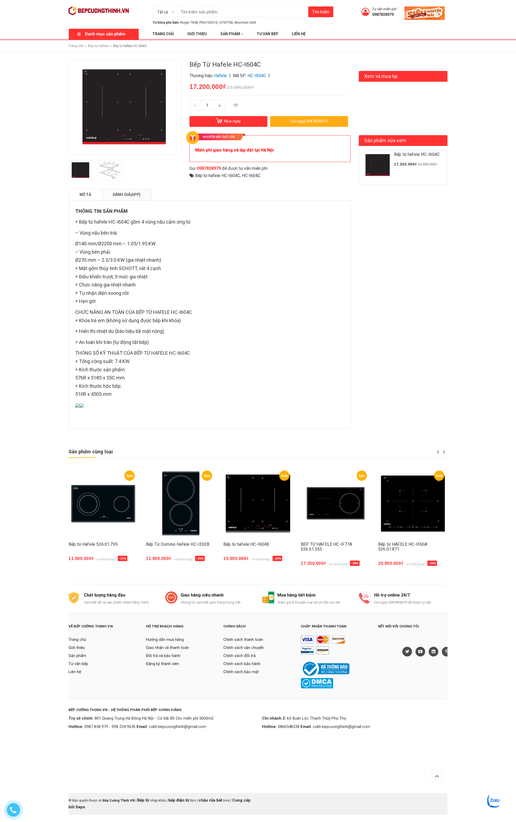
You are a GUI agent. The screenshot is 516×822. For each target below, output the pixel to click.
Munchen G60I (245, 22)
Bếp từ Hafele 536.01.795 (93, 544)
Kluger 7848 (189, 22)
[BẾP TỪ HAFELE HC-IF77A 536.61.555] (335, 503)
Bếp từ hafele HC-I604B (246, 544)
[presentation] (438, 452)
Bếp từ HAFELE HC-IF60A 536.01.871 (403, 547)
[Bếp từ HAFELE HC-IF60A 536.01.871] (412, 503)
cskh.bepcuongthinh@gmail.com (177, 726)
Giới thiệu (197, 34)
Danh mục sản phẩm (105, 34)
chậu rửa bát (210, 800)
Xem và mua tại (381, 76)
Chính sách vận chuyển (243, 647)
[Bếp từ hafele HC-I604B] (258, 503)
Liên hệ (299, 34)
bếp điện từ (178, 800)
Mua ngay (81, 561)
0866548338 (288, 726)
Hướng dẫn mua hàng (165, 639)
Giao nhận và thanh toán (167, 647)
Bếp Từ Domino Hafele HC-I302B (178, 544)
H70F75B (226, 22)
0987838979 (383, 14)
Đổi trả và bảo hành (163, 655)
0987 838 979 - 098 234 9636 (109, 726)
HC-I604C (251, 175)
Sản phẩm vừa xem (385, 140)
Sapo (80, 807)
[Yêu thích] (235, 105)
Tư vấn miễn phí (384, 9)
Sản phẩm (230, 34)
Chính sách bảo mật (241, 671)
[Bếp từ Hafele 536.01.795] (103, 503)
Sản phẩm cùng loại (91, 451)
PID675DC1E (208, 22)
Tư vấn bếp (267, 34)
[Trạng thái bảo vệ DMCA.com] (317, 683)
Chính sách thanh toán (243, 639)
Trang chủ (163, 34)
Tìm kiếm (320, 12)
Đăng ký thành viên (162, 663)
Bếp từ (143, 800)
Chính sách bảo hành (241, 663)
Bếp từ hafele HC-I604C (217, 175)
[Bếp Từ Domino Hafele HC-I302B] (180, 503)
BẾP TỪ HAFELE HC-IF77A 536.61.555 (326, 547)
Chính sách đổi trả (239, 655)
